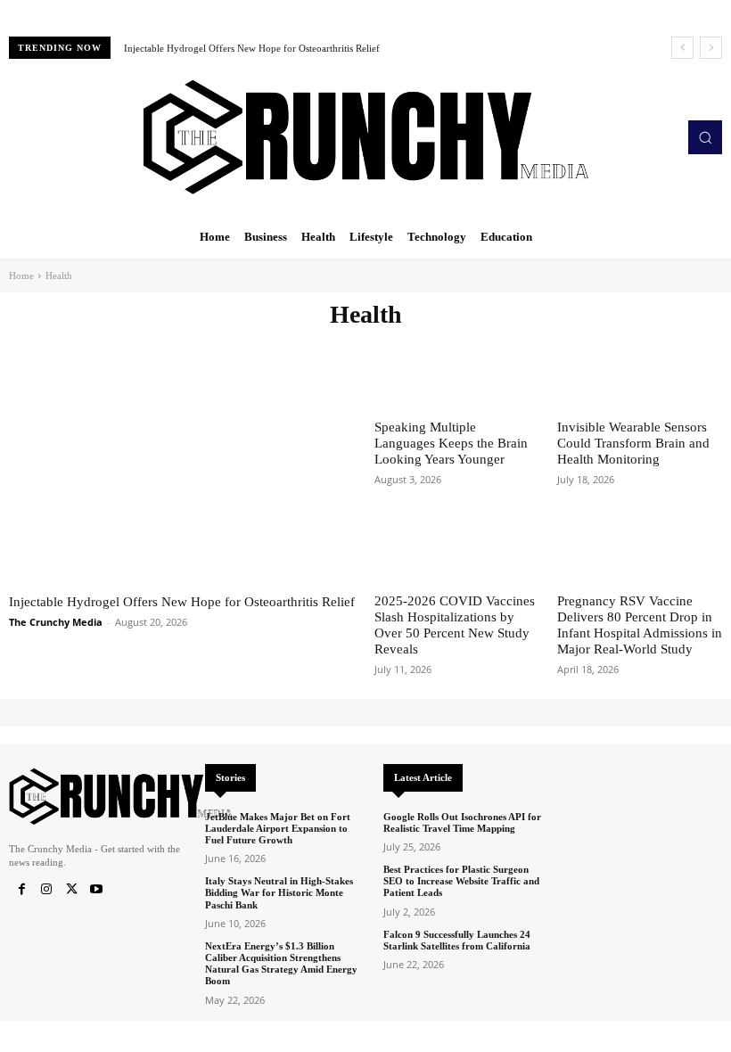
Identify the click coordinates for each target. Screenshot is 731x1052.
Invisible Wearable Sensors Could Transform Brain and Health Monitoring (633, 443)
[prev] (682, 48)
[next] (711, 48)
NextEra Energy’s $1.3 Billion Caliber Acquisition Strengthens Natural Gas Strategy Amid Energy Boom (281, 964)
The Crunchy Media (56, 622)
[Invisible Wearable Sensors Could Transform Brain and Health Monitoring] (639, 373)
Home (21, 275)
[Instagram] (46, 889)
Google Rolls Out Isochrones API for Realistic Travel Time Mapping (462, 822)
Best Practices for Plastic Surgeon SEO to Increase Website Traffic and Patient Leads (461, 881)
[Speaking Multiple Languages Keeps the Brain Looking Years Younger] (456, 373)
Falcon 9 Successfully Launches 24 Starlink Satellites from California (456, 940)
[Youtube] (96, 889)
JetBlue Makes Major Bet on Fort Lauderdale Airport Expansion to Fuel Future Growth (277, 828)
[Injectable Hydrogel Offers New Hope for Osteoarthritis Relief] (183, 457)
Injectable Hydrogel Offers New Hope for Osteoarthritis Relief (252, 48)
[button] (705, 137)
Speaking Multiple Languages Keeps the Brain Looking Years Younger (451, 443)
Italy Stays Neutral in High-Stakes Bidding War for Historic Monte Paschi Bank (279, 892)
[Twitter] (71, 889)
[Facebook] (21, 889)
